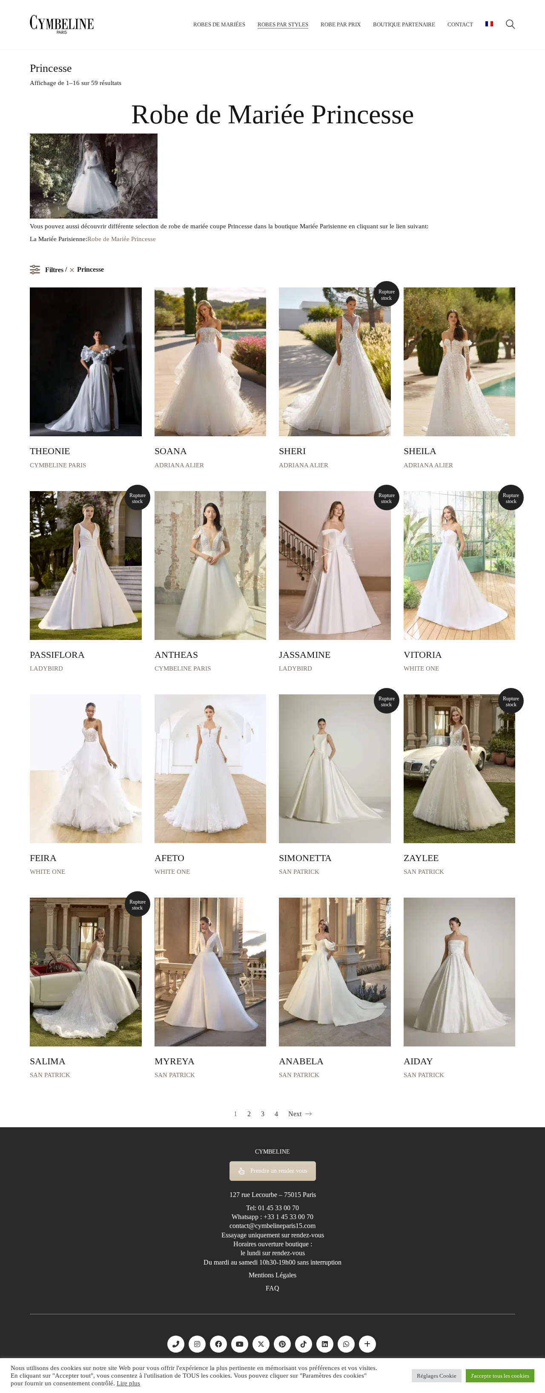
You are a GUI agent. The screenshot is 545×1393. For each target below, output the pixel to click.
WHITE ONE (421, 668)
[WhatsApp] (346, 1344)
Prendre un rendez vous (278, 1171)
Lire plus (128, 1383)
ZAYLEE (421, 858)
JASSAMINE (304, 655)
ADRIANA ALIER (179, 465)
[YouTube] (239, 1344)
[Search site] (510, 25)
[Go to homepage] (62, 24)
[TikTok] (303, 1344)
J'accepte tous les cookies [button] (500, 1376)
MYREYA (175, 1061)
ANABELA (301, 1061)
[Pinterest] (282, 1344)
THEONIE (50, 451)
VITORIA (423, 655)
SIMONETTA (305, 858)
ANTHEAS (176, 655)
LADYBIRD (46, 668)
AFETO (169, 858)
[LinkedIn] (324, 1344)
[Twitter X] (261, 1344)
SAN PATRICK (299, 871)
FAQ (272, 1288)
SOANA (171, 451)
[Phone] (175, 1344)
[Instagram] (197, 1344)
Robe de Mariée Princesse (121, 239)
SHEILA (420, 451)
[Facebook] (218, 1344)
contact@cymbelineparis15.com (272, 1225)
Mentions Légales (272, 1275)
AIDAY (418, 1061)
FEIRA (43, 858)
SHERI (292, 451)
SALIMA (48, 1061)
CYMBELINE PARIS (58, 465)
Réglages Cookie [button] (436, 1376)
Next (295, 1113)
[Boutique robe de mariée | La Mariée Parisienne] (367, 1344)
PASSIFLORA (57, 655)
